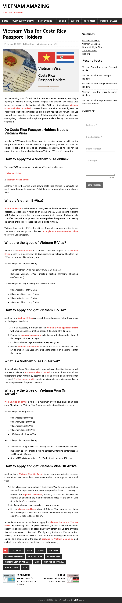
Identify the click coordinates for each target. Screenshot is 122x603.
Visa (37, 562)
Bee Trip (86, 53)
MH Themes (79, 600)
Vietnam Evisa (35, 556)
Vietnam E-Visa (24, 250)
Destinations (45, 21)
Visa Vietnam (11, 567)
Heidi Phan (30, 44)
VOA (25, 567)
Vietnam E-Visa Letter (28, 346)
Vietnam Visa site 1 (91, 40)
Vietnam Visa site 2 (91, 43)
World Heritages (108, 21)
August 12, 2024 (14, 44)
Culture (75, 21)
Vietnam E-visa (14, 173)
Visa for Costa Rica (54, 562)
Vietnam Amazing (14, 556)
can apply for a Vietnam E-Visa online (60, 231)
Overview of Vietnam (23, 21)
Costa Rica (16, 550)
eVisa (29, 550)
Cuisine (62, 21)
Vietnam (53, 550)
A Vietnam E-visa (12, 208)
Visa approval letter (27, 509)
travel (40, 550)
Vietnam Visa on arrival (18, 180)
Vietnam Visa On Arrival (17, 562)
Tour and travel (89, 50)
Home (5, 21)
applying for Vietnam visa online (58, 539)
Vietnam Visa (46, 44)
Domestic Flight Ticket (93, 47)
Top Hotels (89, 21)
